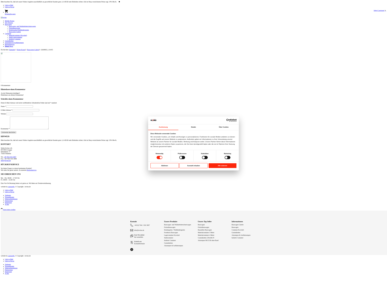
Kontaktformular (139, 243)
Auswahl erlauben (193, 165)
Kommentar (5, 129)
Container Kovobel (238, 230)
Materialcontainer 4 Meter (206, 235)
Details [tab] (193, 127)
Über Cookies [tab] (224, 127)
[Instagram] (131, 249)
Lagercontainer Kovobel (172, 235)
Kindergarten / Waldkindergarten (174, 230)
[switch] (182, 157)
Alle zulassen (222, 165)
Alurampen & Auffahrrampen (173, 245)
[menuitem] (195, 21)
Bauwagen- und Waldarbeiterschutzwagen (177, 225)
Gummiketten (168, 243)
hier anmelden (138, 237)
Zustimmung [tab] (163, 127)
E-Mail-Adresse (6, 110)
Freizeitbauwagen (169, 227)
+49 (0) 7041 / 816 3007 (142, 225)
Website (3, 114)
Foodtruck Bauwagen (171, 232)
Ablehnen (164, 165)
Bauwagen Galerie (237, 225)
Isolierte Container (170, 240)
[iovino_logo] (4, 17)
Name (3, 106)
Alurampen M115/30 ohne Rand (208, 240)
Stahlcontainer (168, 238)
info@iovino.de (6, 160)
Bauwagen (201, 225)
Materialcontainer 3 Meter (206, 232)
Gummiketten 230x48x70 (206, 238)
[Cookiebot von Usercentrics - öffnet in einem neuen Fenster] (228, 120)
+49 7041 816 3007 (10, 157)
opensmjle (11, 187)
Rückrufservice (31, 170)
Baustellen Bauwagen (205, 230)
